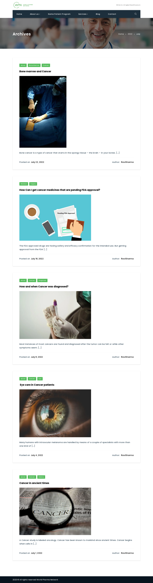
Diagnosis (42, 280)
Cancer (46, 65)
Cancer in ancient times (34, 483)
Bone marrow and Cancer (35, 71)
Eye (40, 379)
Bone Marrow (34, 65)
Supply (33, 184)
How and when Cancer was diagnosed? (43, 286)
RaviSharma (127, 162)
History (41, 477)
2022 (130, 34)
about (23, 65)
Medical (24, 184)
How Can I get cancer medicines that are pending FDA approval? (59, 190)
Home (121, 34)
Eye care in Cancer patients (36, 385)
